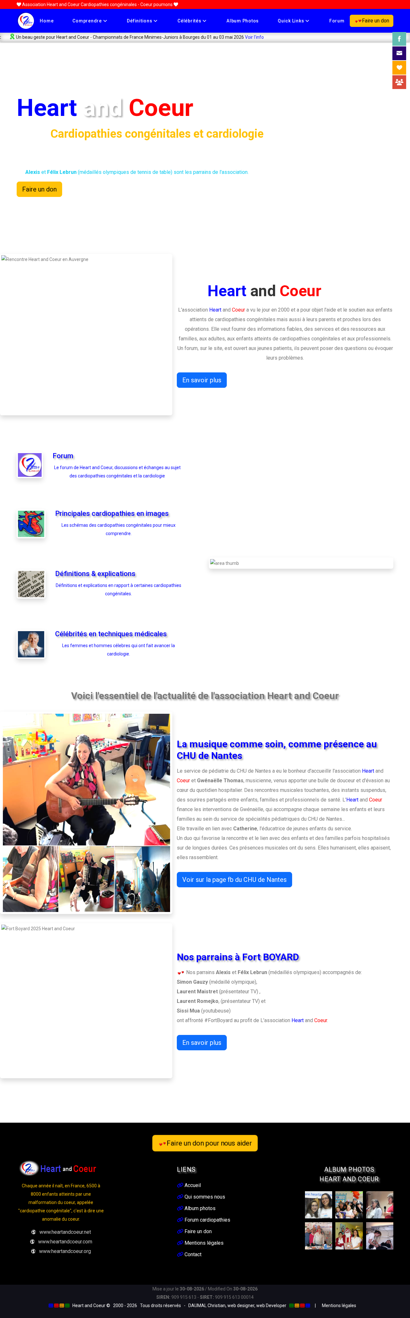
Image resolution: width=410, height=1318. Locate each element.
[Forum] (399, 82)
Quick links (291, 20)
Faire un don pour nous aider (209, 1143)
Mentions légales (203, 1243)
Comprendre (87, 20)
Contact (192, 1254)
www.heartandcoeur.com (65, 1242)
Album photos (242, 20)
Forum (337, 20)
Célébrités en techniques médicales (111, 634)
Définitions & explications (95, 574)
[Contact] (399, 53)
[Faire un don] (399, 68)
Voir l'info (206, 37)
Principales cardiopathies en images (112, 513)
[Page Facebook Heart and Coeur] (399, 39)
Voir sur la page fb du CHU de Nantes (234, 879)
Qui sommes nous (204, 1197)
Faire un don (375, 21)
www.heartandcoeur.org (65, 1251)
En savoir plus (201, 380)
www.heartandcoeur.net (65, 1232)
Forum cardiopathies (206, 1220)
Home (46, 20)
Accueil (192, 1185)
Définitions (140, 20)
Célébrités (189, 20)
